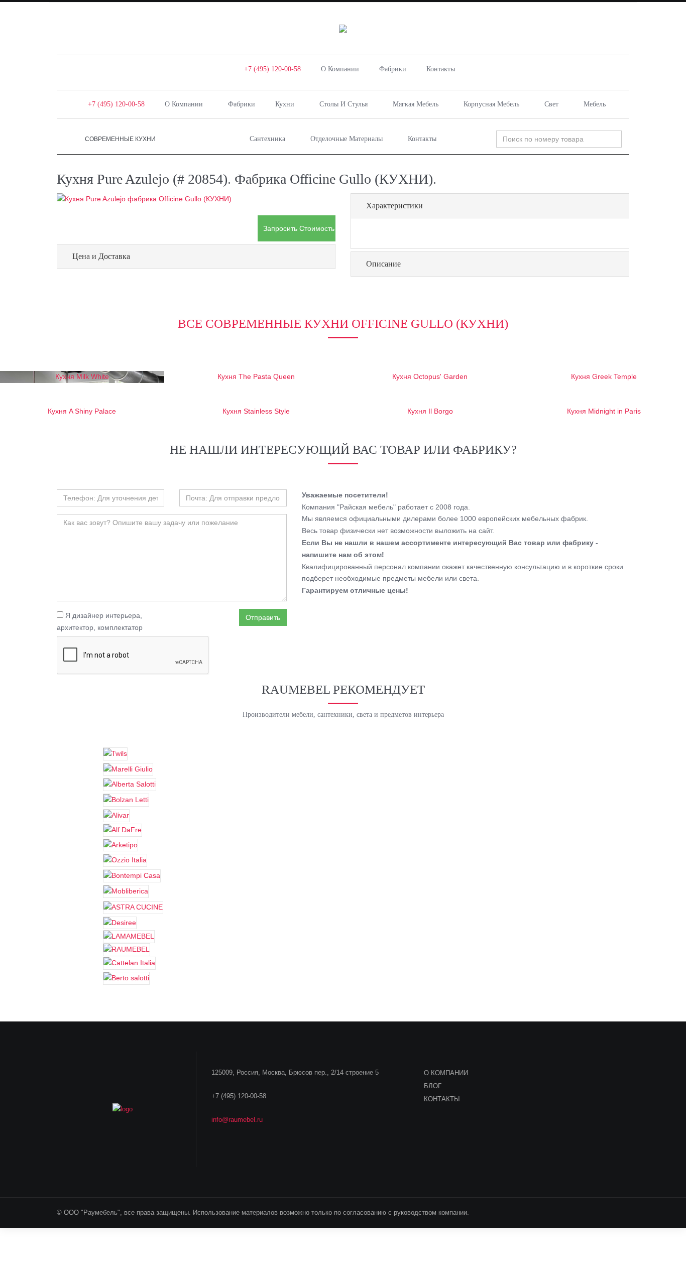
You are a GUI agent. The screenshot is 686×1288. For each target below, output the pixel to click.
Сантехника (267, 139)
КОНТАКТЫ (442, 1099)
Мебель (595, 104)
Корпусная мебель (491, 104)
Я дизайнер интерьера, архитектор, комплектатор (100, 621)
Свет (551, 104)
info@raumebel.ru (237, 1119)
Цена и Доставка (101, 256)
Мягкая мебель (415, 104)
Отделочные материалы (346, 139)
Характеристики (394, 205)
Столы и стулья (343, 104)
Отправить (263, 617)
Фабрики (392, 69)
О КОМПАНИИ (446, 1073)
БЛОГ (432, 1086)
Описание (383, 264)
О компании (340, 69)
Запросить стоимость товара (299, 228)
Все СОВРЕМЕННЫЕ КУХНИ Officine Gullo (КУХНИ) (343, 323)
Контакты (440, 69)
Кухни (284, 104)
